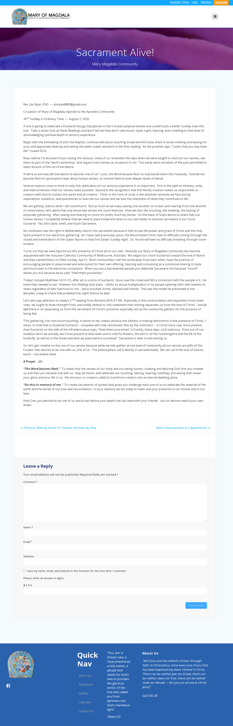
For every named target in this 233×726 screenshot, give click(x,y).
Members (206, 2)
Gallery (83, 693)
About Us (85, 676)
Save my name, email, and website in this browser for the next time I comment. (76, 571)
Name (28, 527)
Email (27, 542)
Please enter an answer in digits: (43, 578)
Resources (86, 684)
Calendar (85, 702)
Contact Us (86, 711)
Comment (30, 482)
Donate (221, 2)
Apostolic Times (179, 2)
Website (28, 556)
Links (195, 2)
